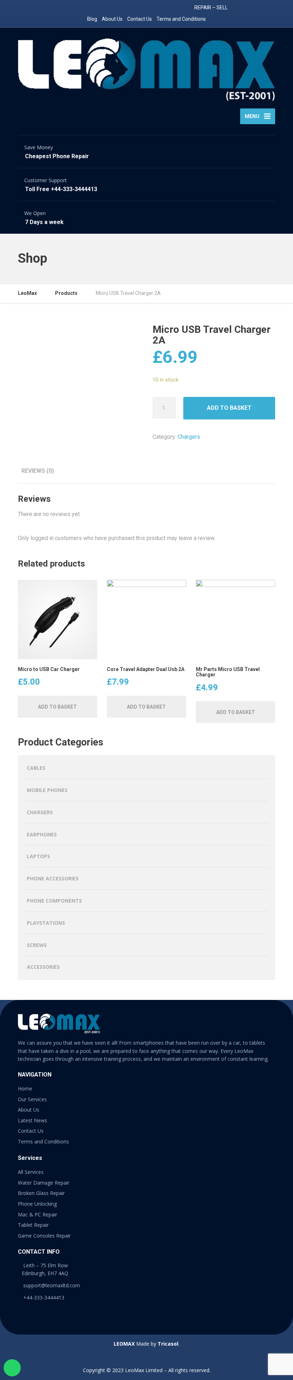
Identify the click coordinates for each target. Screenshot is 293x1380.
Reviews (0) (37, 470)
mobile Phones (47, 790)
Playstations (46, 922)
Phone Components (54, 900)
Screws (37, 945)
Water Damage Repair (43, 1182)
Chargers (189, 436)
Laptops (38, 856)
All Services (31, 1171)
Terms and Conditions (181, 19)
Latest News (32, 1120)
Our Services (32, 1099)
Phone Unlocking (37, 1203)
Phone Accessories (53, 878)
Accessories (43, 966)
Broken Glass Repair (41, 1193)
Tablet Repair (33, 1224)
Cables (36, 767)
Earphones (42, 834)
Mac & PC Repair (37, 1214)
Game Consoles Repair (44, 1235)
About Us (112, 19)
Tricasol (168, 1343)
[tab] (37, 470)
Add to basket (229, 407)
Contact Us (139, 19)
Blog (92, 19)
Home (25, 1088)
